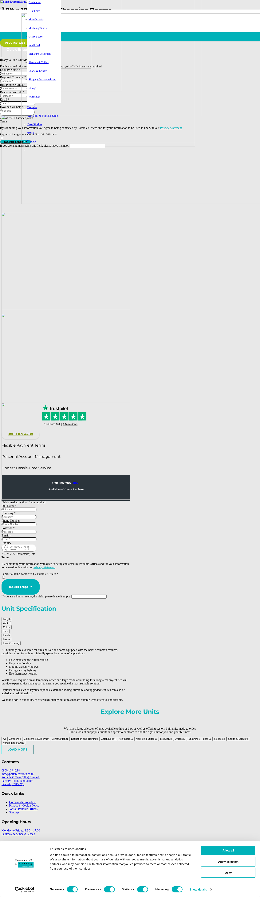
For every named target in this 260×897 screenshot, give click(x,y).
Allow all (228, 850)
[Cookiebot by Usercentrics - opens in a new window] (24, 889)
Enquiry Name (10, 69)
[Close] (1, 57)
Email (4, 99)
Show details (198, 889)
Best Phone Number (12, 84)
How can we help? (11, 107)
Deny (228, 872)
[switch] (109, 889)
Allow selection (228, 861)
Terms (3, 121)
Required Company (13, 77)
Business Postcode (12, 92)
